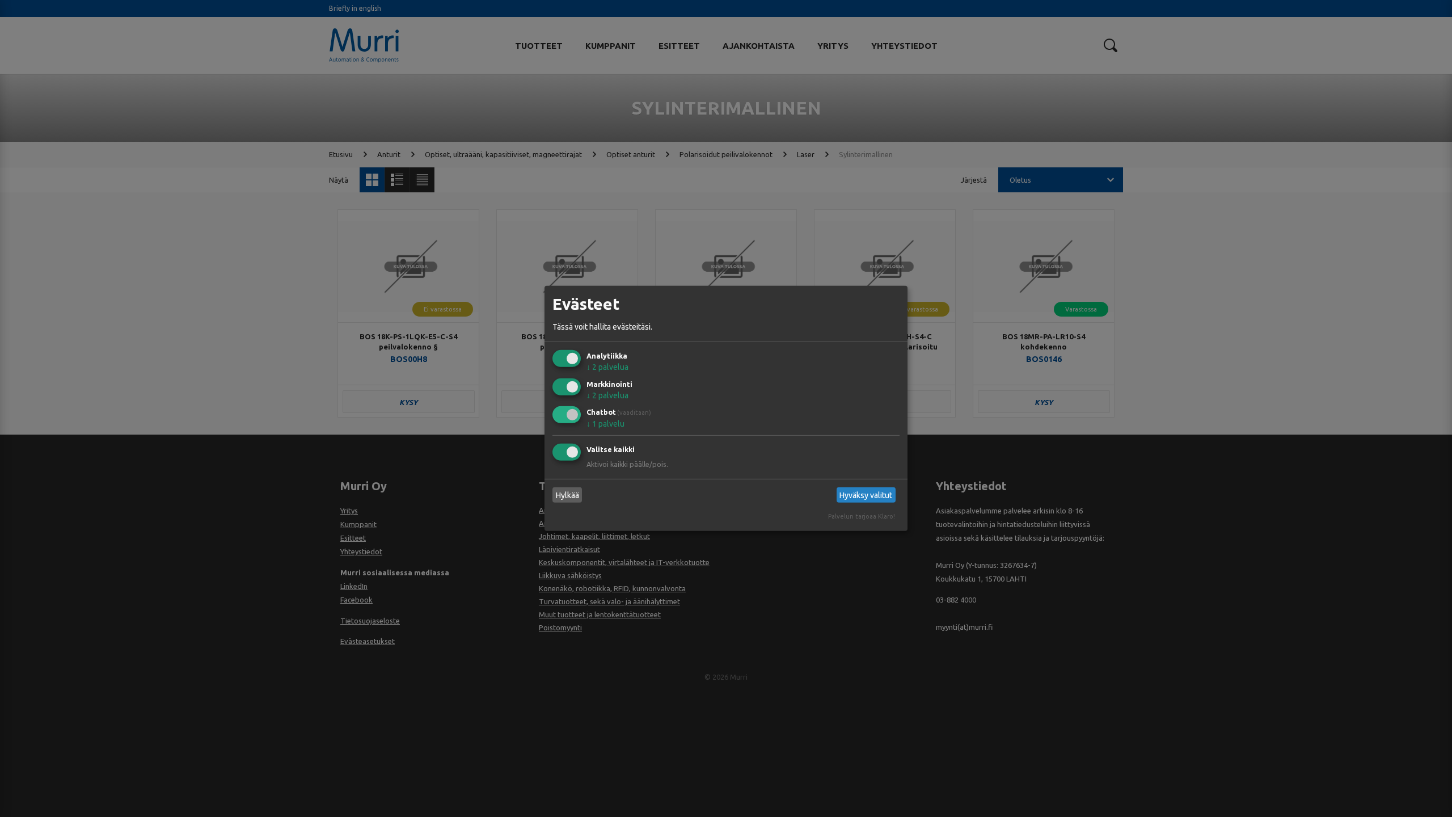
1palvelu (605, 423)
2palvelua (607, 367)
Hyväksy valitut (865, 495)
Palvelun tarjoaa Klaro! (861, 516)
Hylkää (567, 495)
